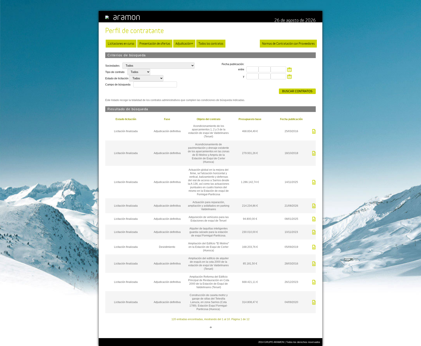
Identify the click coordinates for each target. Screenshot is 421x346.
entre (241, 69)
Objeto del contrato (208, 119)
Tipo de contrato (115, 72)
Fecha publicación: (233, 64)
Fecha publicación (291, 119)
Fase (167, 119)
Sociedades (112, 65)
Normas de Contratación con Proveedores (288, 43)
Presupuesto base (250, 119)
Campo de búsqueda (117, 84)
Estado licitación (126, 119)
